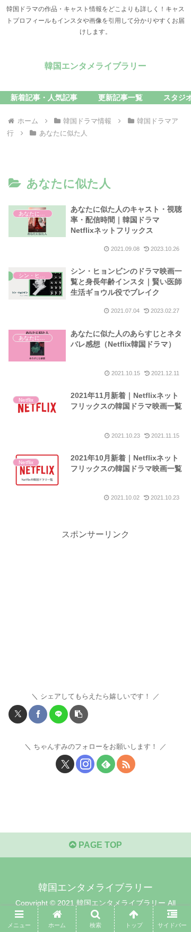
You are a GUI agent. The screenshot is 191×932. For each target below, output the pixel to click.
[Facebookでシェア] (38, 714)
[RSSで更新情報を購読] (126, 764)
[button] (79, 714)
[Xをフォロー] (65, 764)
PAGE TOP (99, 844)
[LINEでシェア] (58, 714)
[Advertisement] (95, 608)
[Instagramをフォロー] (85, 764)
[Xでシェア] (17, 714)
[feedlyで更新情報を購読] (106, 764)
